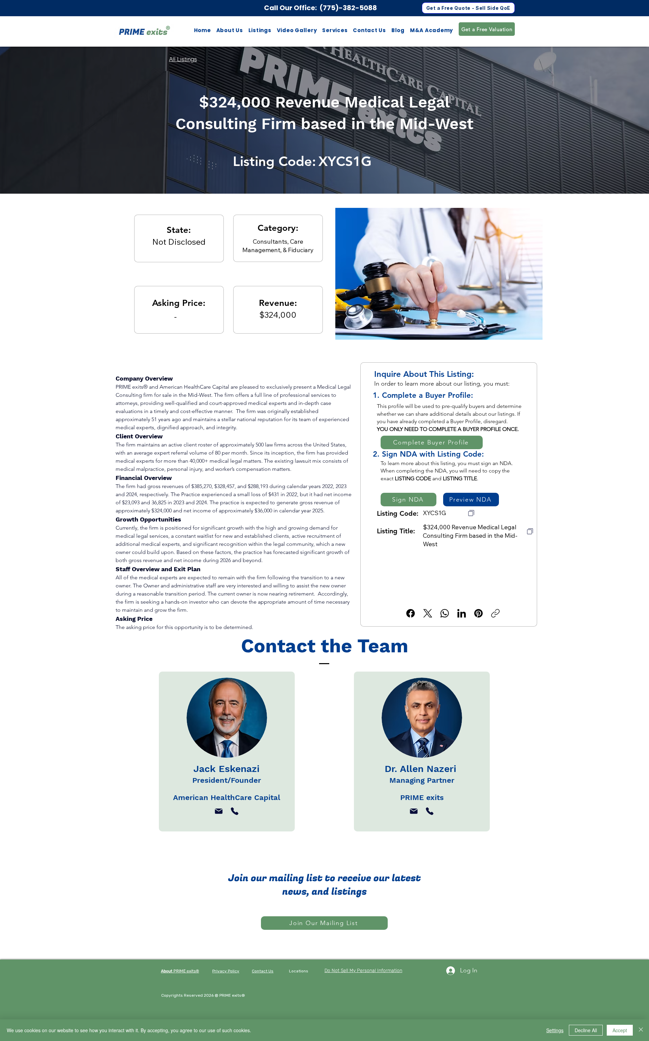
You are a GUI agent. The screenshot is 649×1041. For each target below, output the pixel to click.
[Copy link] (495, 613)
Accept (619, 1030)
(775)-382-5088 (348, 8)
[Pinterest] (478, 613)
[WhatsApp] (444, 613)
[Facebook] (410, 613)
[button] (260, 30)
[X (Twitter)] (427, 613)
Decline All (586, 1030)
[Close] (641, 1030)
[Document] (471, 513)
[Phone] (234, 811)
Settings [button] (554, 1030)
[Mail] (218, 811)
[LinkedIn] (461, 613)
